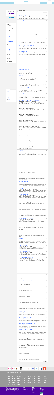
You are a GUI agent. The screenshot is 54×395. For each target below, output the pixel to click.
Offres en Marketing (34, 390)
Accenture (9, 99)
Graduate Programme (10, 41)
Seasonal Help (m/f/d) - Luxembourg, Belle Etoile (25, 15)
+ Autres (9, 37)
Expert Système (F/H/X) (22, 174)
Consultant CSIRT (21, 150)
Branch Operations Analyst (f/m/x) (23, 245)
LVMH (8, 92)
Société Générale (10, 95)
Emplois (4, 4)
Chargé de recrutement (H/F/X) (23, 38)
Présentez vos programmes (42, 389)
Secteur (9, 44)
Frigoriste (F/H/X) (21, 188)
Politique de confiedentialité (25, 390)
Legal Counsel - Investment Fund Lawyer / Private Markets (26, 45)
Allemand (9, 35)
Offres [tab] (11, 89)
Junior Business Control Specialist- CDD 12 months (25, 349)
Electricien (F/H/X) (21, 292)
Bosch (8, 91)
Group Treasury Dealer (22, 81)
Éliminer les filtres (11, 28)
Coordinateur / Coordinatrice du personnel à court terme (26, 125)
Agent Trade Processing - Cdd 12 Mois (24, 304)
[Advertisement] (27, 8)
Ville (9, 58)
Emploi (2, 4)
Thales (8, 97)
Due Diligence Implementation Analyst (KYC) (24, 251)
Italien (9, 36)
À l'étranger (11, 25)
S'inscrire (11, 13)
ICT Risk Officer (21, 238)
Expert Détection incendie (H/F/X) (23, 181)
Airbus (8, 100)
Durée (9, 54)
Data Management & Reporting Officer (24, 69)
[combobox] (27, 3)
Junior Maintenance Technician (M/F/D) (24, 87)
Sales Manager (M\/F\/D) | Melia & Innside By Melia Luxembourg (27, 280)
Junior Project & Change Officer (23, 168)
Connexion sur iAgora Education (42, 390)
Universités (41, 388)
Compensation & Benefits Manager (23, 51)
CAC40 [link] (9, 48)
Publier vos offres (33, 392)
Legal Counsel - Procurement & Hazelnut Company (25, 317)
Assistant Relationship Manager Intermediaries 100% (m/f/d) (27, 323)
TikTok (8, 96)
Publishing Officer (21, 75)
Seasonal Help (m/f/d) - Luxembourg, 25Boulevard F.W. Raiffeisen (27, 20)
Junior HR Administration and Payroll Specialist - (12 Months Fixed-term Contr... (29, 100)
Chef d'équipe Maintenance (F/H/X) (23, 194)
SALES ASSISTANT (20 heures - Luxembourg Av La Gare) (26, 257)
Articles (23, 388)
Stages (8, 25)
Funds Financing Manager (22, 274)
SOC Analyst (20, 286)
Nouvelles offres (10, 61)
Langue (9, 30)
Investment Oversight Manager (23, 93)
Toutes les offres (33, 388)
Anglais (9, 31)
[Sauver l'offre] (46, 15)
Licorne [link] (9, 49)
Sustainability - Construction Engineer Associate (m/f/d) (26, 218)
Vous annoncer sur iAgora (25, 389)
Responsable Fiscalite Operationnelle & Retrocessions (26, 329)
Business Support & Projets (22, 355)
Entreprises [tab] (8, 89)
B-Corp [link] (9, 50)
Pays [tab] (14, 89)
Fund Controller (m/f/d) (22, 298)
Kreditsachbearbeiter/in (22, 311)
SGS (8, 98)
